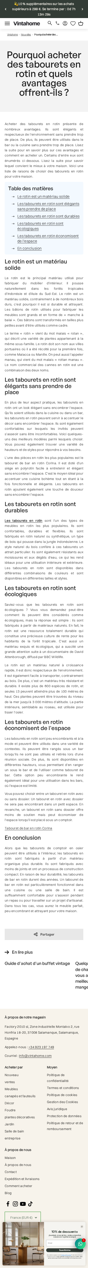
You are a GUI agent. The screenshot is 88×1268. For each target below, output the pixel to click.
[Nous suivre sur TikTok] (30, 1204)
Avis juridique (57, 1109)
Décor (9, 1103)
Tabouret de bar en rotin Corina (28, 828)
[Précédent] (5, 9)
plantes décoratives (20, 1117)
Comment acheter (18, 1186)
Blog (8, 1193)
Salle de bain (14, 1131)
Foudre (10, 1110)
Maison (10, 1158)
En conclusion (29, 248)
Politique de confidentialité (58, 1078)
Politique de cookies (62, 1095)
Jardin (9, 1124)
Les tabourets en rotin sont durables (48, 216)
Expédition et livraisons (22, 1179)
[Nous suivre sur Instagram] (15, 1204)
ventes (10, 1082)
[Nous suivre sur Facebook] (8, 1204)
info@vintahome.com (35, 1056)
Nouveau (12, 1075)
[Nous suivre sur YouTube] (23, 1204)
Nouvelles (26, 34)
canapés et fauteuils (20, 1096)
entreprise (12, 1138)
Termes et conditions (63, 1088)
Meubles (11, 1089)
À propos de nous (18, 1165)
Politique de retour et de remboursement (65, 1126)
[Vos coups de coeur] (73, 23)
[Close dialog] (81, 1226)
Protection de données (64, 1116)
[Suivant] (82, 9)
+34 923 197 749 (41, 1047)
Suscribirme (65, 1250)
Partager (47, 934)
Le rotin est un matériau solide (43, 196)
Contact (11, 1172)
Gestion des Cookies (62, 1102)
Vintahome (12, 34)
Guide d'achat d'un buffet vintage (37, 963)
